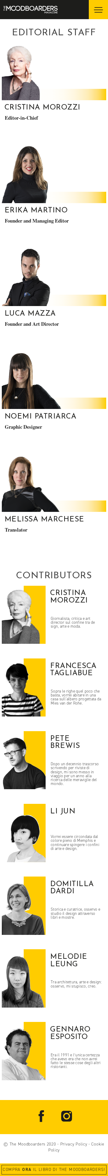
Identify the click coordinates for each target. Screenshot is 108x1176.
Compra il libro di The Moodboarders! (54, 1169)
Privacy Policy (73, 1144)
